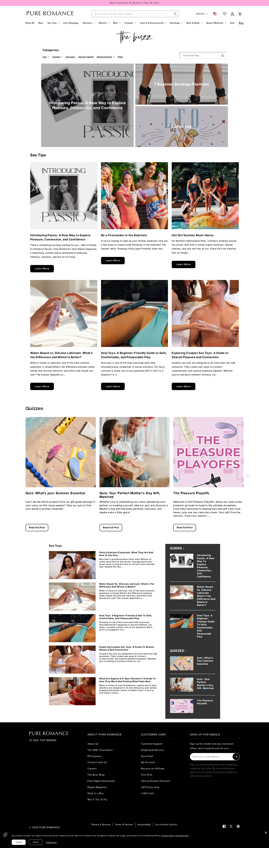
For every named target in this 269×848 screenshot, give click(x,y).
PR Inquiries (94, 756)
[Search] (175, 14)
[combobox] (135, 14)
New (120, 56)
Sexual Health (86, 56)
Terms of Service (124, 824)
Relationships (104, 56)
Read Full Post (37, 527)
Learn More (42, 268)
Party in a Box (95, 793)
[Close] (265, 832)
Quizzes (70, 56)
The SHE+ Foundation (100, 750)
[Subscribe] (236, 756)
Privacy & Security (101, 824)
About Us (92, 743)
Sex (45, 56)
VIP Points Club (150, 787)
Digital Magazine (97, 787)
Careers (92, 768)
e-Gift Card (147, 793)
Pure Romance (49, 827)
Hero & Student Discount (155, 781)
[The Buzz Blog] (134, 37)
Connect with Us (97, 762)
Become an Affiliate (152, 768)
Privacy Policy (168, 835)
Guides (56, 56)
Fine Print (146, 774)
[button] (53, 23)
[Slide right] (247, 475)
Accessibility (144, 824)
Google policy (182, 835)
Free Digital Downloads (101, 781)
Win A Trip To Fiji (97, 799)
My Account (148, 762)
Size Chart (147, 756)
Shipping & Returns (152, 750)
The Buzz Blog (96, 774)
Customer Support (151, 743)
